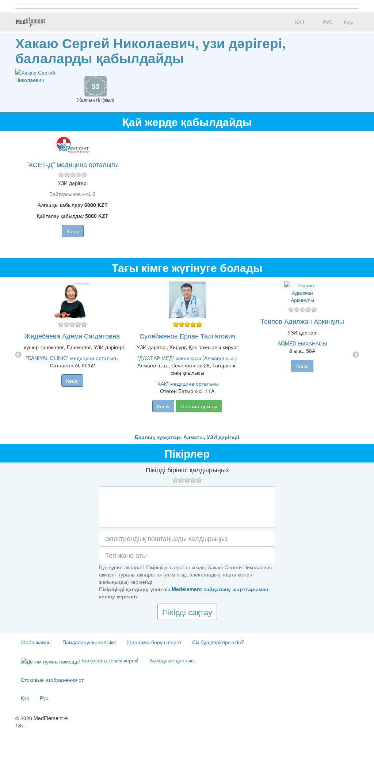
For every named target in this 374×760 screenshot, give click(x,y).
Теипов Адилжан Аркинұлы (302, 321)
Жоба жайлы (36, 642)
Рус (44, 698)
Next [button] (355, 355)
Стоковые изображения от (52, 679)
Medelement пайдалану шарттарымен (220, 589)
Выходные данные (171, 660)
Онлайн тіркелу (198, 406)
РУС (327, 22)
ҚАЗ (299, 22)
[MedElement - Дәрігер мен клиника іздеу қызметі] (30, 22)
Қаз (25, 698)
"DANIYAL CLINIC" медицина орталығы (72, 358)
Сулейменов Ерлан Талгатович (187, 335)
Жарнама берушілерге (154, 642)
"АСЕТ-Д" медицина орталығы (72, 164)
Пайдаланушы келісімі (89, 642)
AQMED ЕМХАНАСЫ (302, 343)
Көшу (72, 231)
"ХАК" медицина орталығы (187, 383)
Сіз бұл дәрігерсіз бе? (218, 642)
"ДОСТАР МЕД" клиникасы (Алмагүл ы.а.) (187, 358)
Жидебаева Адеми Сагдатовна (72, 335)
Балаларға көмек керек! (109, 660)
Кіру (348, 22)
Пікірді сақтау (187, 611)
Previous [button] (18, 355)
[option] (187, 355)
